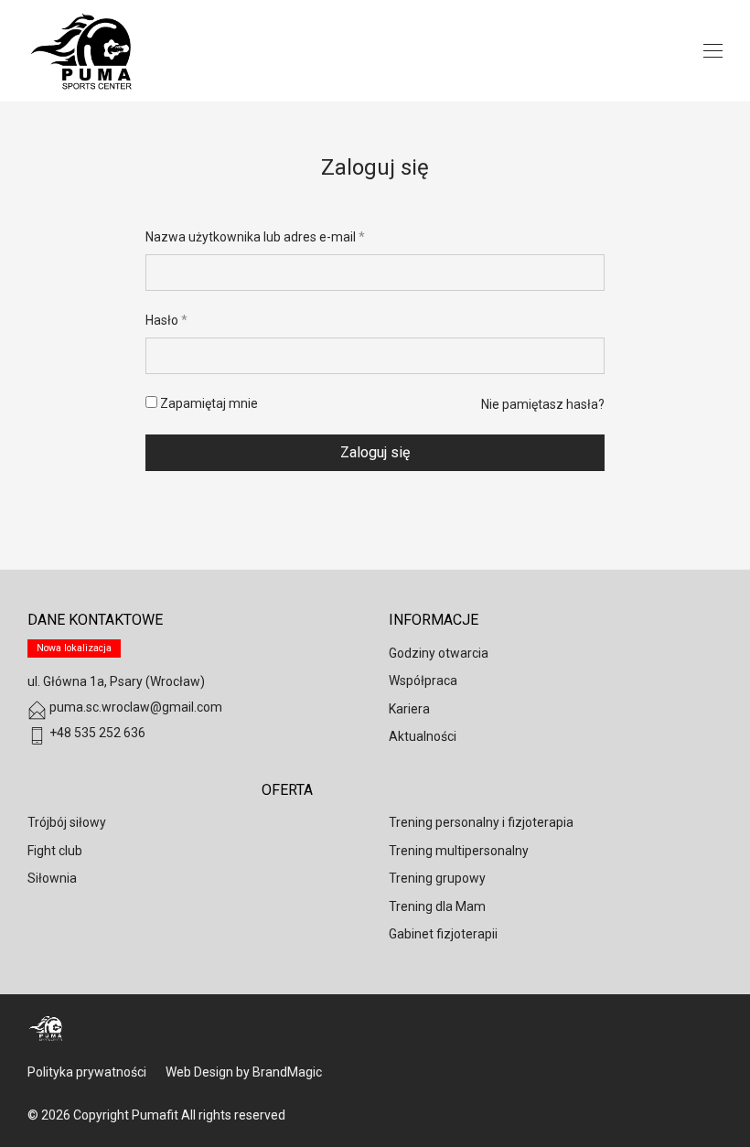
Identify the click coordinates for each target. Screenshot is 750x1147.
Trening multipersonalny (459, 850)
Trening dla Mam (437, 906)
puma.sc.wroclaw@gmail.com (134, 707)
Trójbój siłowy (66, 822)
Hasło (166, 320)
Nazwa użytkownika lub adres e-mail (255, 237)
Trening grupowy (437, 878)
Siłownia (52, 878)
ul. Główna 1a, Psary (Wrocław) (116, 681)
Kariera (409, 709)
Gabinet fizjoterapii (443, 934)
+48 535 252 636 (96, 732)
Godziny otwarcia (438, 653)
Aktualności (422, 736)
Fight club (54, 850)
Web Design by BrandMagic (244, 1072)
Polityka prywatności (86, 1072)
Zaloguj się (375, 452)
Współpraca (423, 680)
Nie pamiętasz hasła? (543, 404)
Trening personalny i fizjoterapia (481, 822)
